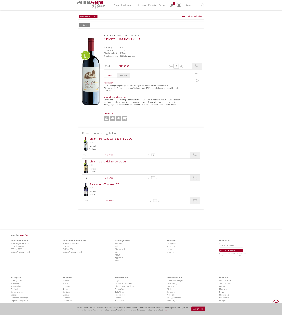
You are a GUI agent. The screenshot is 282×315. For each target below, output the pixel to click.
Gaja (117, 280)
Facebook (171, 246)
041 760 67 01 (68, 249)
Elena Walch (120, 289)
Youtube (170, 252)
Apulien (66, 280)
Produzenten (127, 5)
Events (162, 5)
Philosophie (224, 295)
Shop (116, 5)
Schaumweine (17, 292)
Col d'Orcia (119, 292)
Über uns (141, 5)
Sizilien (66, 295)
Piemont (66, 286)
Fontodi (123, 50)
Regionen (67, 277)
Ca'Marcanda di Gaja (123, 283)
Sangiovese (130, 56)
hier (166, 310)
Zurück (85, 25)
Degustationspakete (19, 300)
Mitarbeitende (225, 289)
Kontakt (152, 5)
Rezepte (222, 300)
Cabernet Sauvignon (175, 280)
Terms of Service (233, 255)
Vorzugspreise (17, 280)
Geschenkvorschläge (19, 297)
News (221, 292)
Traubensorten (174, 277)
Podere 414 (120, 295)
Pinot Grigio (172, 300)
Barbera (170, 286)
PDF (197, 75)
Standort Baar (225, 283)
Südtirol (66, 297)
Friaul (65, 283)
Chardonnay (172, 283)
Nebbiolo (171, 295)
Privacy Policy (222, 255)
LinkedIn (170, 249)
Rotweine (15, 283)
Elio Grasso (119, 300)
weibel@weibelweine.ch (20, 252)
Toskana (66, 289)
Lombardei (67, 300)
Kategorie (16, 277)
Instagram (171, 243)
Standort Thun (225, 280)
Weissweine (16, 286)
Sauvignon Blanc (174, 297)
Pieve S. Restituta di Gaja (125, 286)
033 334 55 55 (16, 249)
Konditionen (224, 297)
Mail (197, 81)
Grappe (14, 295)
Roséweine (15, 289)
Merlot (170, 289)
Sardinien (67, 292)
